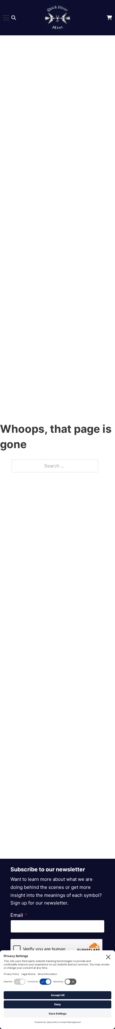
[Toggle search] (13, 17)
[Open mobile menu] (6, 17)
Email (18, 915)
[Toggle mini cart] (109, 17)
